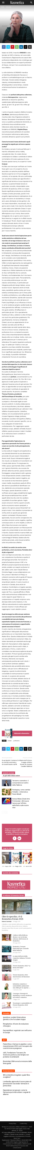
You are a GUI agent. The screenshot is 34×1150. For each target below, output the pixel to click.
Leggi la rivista (8, 848)
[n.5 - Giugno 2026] (6, 858)
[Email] (25, 47)
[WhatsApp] (17, 47)
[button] (3, 2)
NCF (4, 1040)
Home (2, 7)
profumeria (16, 740)
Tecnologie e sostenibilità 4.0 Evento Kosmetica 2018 (22, 1004)
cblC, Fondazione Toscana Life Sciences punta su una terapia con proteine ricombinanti (16, 1055)
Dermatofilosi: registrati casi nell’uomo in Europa (17, 1031)
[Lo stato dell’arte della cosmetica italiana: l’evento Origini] (6, 958)
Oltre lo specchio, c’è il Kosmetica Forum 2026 (12, 917)
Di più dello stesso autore (11, 776)
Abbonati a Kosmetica (21, 733)
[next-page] (6, 812)
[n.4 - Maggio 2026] (17, 858)
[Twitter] (8, 47)
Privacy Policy (12, 1123)
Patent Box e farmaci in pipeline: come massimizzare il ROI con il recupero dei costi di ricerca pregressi (17, 1046)
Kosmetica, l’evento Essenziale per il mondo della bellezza (21, 948)
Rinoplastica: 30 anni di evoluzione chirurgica (16, 1025)
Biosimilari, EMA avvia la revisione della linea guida (17, 1062)
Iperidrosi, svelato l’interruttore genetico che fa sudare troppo (14, 1018)
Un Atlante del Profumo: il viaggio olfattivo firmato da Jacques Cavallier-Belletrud (24, 763)
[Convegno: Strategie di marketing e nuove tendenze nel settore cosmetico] (6, 996)
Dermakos (6, 1013)
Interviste (8, 7)
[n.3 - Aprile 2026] (27, 858)
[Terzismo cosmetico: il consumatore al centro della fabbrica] (6, 783)
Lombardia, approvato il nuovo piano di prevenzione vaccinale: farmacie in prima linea (17, 1084)
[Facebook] (4, 47)
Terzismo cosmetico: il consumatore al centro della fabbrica (20, 783)
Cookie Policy (23, 1123)
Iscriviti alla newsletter (10, 873)
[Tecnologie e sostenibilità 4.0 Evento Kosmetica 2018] (6, 1005)
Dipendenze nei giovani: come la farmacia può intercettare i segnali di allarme (16, 1092)
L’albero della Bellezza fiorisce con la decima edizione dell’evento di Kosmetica (20, 938)
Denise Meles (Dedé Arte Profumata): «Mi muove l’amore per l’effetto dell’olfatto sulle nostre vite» (21, 803)
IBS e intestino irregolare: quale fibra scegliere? (16, 1076)
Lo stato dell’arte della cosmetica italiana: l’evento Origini (22, 958)
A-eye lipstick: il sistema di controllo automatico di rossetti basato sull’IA (9, 762)
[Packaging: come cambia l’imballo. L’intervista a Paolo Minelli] (6, 792)
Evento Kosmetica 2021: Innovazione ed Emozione (21, 976)
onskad (9, 740)
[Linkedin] (21, 47)
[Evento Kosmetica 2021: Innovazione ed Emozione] (6, 977)
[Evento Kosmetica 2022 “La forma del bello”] (6, 968)
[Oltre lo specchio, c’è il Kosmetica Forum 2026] (17, 906)
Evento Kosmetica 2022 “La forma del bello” (21, 967)
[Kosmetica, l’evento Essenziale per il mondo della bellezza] (6, 949)
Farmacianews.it (8, 1071)
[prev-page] (3, 812)
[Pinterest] (12, 47)
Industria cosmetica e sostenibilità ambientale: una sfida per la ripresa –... (21, 986)
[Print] (30, 47)
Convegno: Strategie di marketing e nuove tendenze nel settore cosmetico (22, 995)
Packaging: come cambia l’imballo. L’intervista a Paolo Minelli (21, 792)
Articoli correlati (8, 773)
